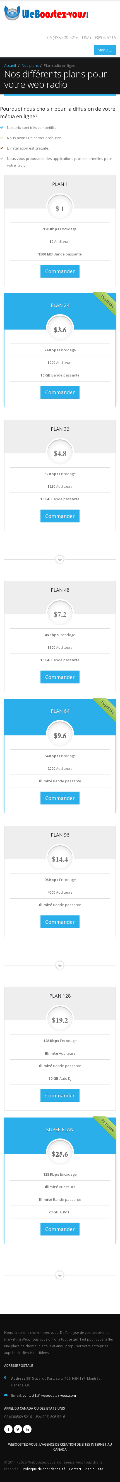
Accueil (10, 65)
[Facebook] (8, 1429)
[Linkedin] (27, 1429)
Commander (60, 271)
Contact (75, 1469)
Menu (103, 50)
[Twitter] (18, 1429)
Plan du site (94, 1469)
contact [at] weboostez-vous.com (49, 1395)
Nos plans (30, 65)
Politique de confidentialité (44, 1469)
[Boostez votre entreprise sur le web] (48, 12)
